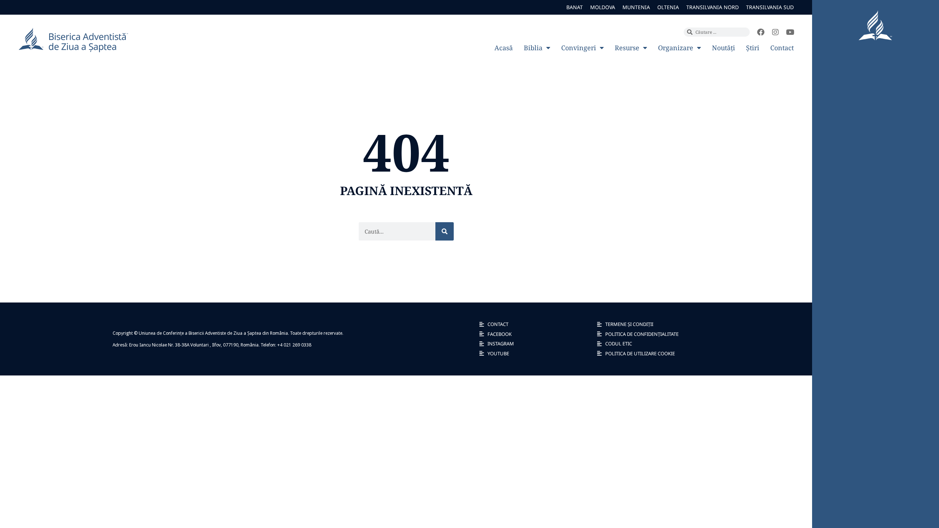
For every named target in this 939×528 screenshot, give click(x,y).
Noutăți (723, 47)
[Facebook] (760, 32)
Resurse (627, 47)
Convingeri (578, 47)
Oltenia (668, 7)
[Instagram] (775, 32)
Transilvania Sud (770, 7)
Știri (752, 47)
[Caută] (444, 231)
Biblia (533, 47)
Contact (782, 47)
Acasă (503, 47)
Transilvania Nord (712, 7)
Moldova (602, 7)
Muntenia (636, 7)
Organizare (675, 47)
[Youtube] (790, 32)
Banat (574, 7)
